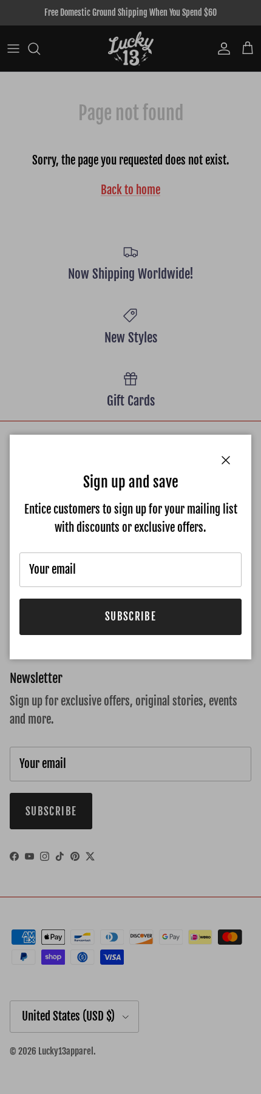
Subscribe (130, 616)
